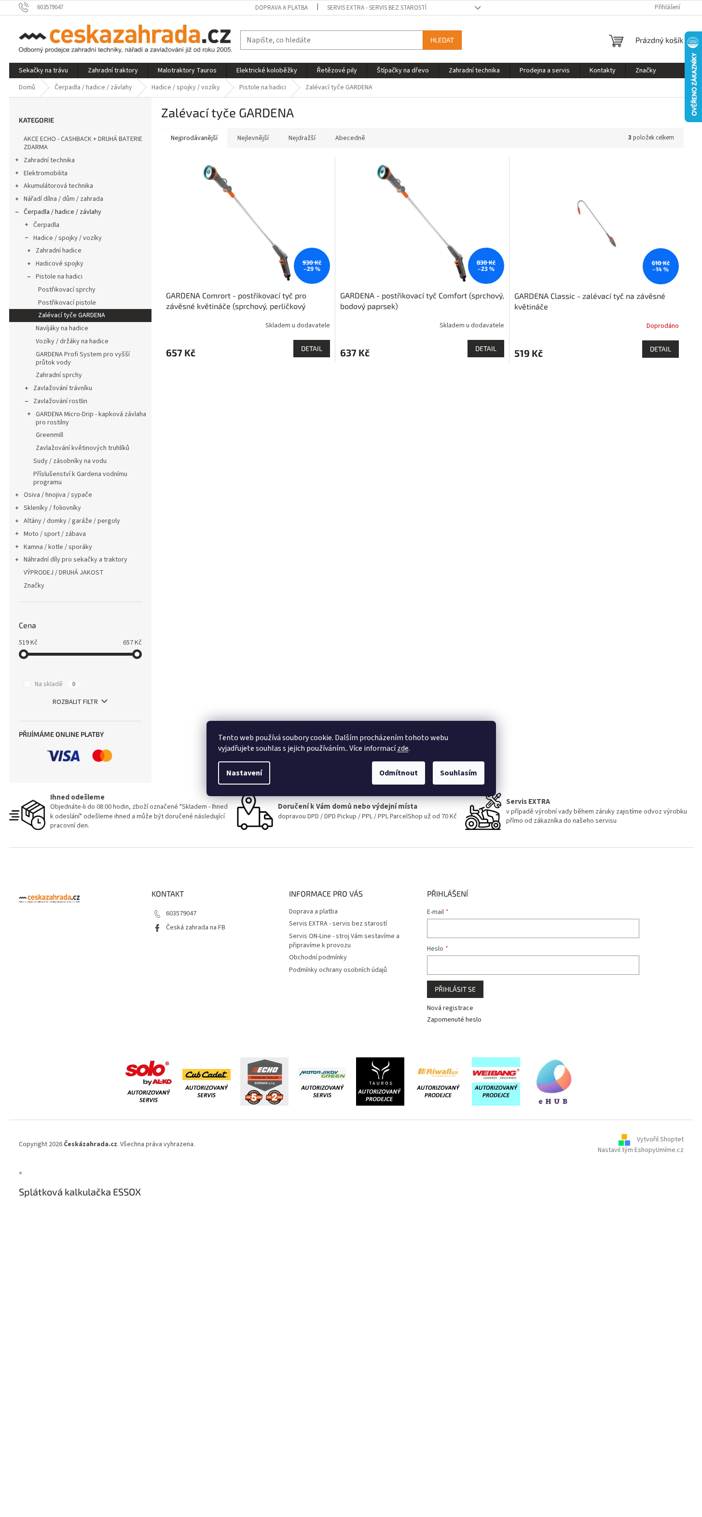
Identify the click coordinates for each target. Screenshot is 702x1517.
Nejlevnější (253, 138)
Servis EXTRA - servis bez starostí (377, 7)
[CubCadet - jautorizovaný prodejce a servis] (206, 1081)
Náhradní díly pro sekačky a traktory (75, 559)
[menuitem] (43, 70)
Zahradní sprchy (59, 375)
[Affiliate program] (554, 1081)
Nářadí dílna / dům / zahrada (63, 199)
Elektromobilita (46, 173)
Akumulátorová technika (58, 186)
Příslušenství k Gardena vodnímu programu (80, 478)
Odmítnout (398, 773)
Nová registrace (450, 1008)
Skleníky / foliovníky (52, 508)
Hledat (442, 40)
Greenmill (49, 435)
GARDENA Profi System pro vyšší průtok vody (83, 358)
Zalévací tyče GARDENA (71, 315)
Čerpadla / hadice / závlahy (62, 212)
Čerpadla (46, 225)
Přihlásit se (455, 989)
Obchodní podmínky (318, 957)
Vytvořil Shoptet (660, 1139)
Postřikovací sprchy (67, 290)
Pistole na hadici (59, 276)
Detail (311, 348)
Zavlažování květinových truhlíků (82, 448)
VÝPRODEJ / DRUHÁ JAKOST (64, 572)
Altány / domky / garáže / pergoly (72, 521)
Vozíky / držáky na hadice (72, 341)
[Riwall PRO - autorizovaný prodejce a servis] (438, 1081)
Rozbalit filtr (75, 702)
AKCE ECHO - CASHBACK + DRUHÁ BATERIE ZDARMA (83, 143)
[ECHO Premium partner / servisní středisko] (264, 1081)
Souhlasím (458, 773)
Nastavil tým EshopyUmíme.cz (641, 1150)
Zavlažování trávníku (62, 388)
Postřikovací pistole (67, 303)
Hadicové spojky (59, 263)
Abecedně (350, 138)
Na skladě (55, 684)
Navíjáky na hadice (62, 328)
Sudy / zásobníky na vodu (70, 461)
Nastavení (244, 773)
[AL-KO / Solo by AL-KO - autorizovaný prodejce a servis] (148, 1081)
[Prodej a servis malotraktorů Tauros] (380, 1081)
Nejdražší (302, 138)
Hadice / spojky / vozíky (67, 238)
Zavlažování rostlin (60, 401)
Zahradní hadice (59, 250)
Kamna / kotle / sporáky (58, 547)
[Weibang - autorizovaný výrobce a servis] (496, 1081)
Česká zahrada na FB (195, 927)
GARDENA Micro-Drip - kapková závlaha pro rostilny (91, 418)
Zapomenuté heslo (454, 1020)
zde (403, 748)
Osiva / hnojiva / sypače (58, 495)
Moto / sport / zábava (55, 534)
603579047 (181, 913)
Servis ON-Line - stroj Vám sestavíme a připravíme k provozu (344, 940)
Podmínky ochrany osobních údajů (338, 970)
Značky (34, 585)
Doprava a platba (281, 7)
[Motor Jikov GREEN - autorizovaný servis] (322, 1081)
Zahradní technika (49, 160)
